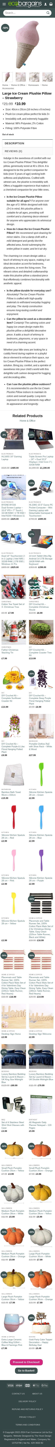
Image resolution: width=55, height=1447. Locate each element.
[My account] (45, 4)
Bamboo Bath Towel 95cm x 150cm (11, 793)
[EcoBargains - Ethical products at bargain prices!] (25, 4)
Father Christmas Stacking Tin (10, 651)
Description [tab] (14, 143)
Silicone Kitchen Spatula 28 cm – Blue (40, 836)
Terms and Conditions (28, 1425)
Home (5, 85)
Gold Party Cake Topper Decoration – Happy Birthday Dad (40, 1342)
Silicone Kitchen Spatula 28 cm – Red (13, 836)
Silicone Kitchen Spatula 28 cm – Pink (13, 879)
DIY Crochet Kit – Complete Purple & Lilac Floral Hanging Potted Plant (13, 748)
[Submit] (48, 13)
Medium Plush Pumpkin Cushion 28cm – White (13, 1212)
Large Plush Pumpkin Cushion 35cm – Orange (41, 1298)
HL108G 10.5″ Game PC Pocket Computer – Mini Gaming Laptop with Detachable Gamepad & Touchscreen (41, 510)
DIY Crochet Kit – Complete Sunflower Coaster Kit (11, 698)
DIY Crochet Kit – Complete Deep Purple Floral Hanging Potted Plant (40, 699)
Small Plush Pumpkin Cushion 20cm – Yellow (13, 1169)
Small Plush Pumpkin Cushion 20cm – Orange (41, 1169)
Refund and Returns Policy (27, 1409)
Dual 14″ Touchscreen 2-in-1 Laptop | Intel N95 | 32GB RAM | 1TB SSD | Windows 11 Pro (13, 560)
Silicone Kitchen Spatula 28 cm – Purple (40, 879)
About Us (37, 1394)
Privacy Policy (27, 1417)
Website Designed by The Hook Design (32, 1436)
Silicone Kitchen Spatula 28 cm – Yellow (13, 922)
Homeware (33, 85)
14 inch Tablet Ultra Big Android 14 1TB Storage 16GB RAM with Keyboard (40, 560)
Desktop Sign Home (11, 1034)
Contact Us (18, 1394)
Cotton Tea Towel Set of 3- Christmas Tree (13, 605)
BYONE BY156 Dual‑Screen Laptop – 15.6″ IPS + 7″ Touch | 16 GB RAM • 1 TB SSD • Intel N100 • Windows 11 (14, 510)
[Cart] (51, 4)
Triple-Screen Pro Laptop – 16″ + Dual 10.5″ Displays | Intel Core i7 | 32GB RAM (41, 460)
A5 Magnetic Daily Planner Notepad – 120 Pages (40, 1125)
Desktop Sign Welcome (40, 1034)
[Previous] (7, 45)
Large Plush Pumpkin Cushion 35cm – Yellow (13, 1298)
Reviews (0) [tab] (13, 151)
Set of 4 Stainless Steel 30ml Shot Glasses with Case (13, 1125)
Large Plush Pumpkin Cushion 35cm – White (40, 1255)
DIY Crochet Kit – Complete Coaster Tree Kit (40, 652)
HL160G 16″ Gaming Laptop (12, 457)
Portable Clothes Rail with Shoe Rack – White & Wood (40, 746)
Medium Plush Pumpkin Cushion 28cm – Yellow (40, 1212)
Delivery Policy (27, 1401)
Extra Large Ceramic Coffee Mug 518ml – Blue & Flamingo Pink (12, 1342)
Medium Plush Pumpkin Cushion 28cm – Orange (13, 1255)
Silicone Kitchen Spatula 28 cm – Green (40, 793)
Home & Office (18, 85)
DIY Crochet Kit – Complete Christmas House (39, 607)
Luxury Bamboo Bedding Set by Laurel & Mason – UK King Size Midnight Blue (13, 1078)
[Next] (48, 45)
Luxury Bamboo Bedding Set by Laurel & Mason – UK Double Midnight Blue (41, 1077)
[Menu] (4, 4)
